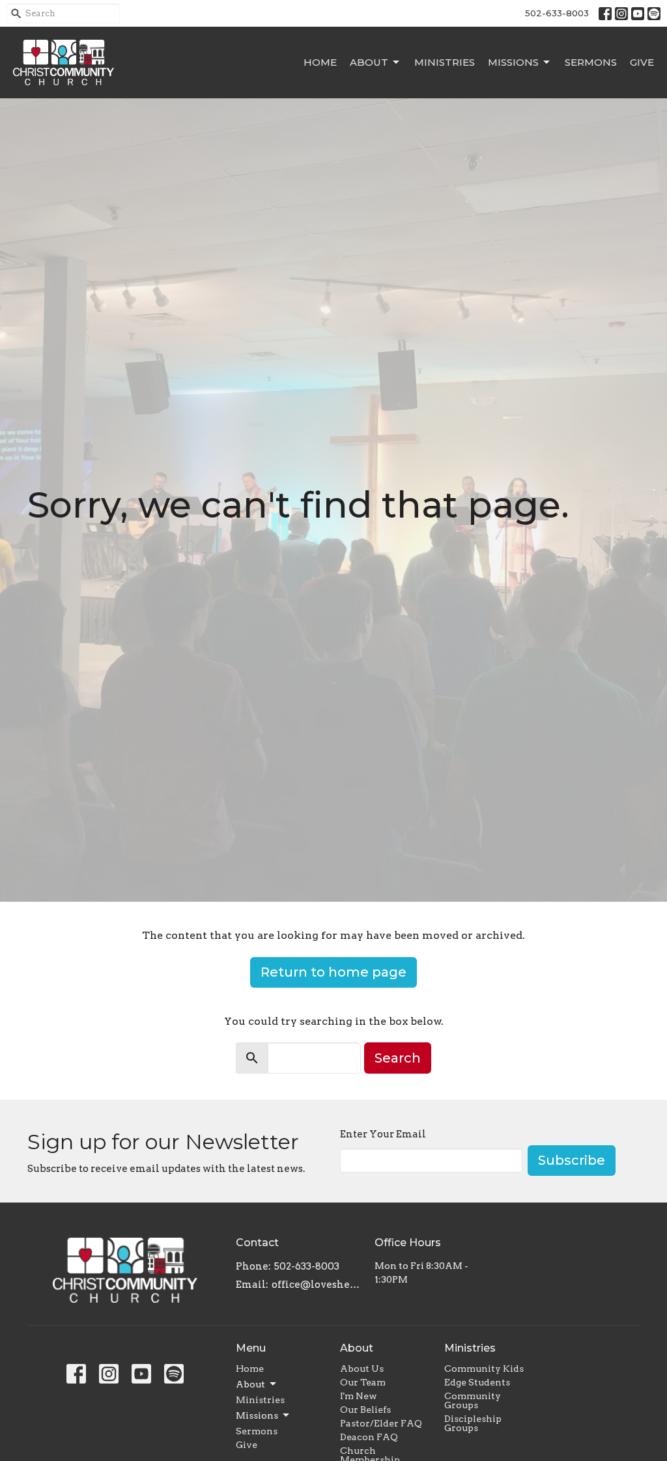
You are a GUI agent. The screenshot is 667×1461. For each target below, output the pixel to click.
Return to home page (333, 972)
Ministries (444, 62)
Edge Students (477, 1382)
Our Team (363, 1382)
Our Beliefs (365, 1409)
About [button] (250, 1384)
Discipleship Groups (473, 1423)
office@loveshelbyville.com (317, 1284)
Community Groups (472, 1400)
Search (398, 1058)
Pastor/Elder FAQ (381, 1423)
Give (642, 62)
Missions (513, 62)
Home (320, 62)
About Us (362, 1368)
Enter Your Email (383, 1134)
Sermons (591, 62)
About (369, 62)
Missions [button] (257, 1415)
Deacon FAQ (369, 1437)
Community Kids (484, 1368)
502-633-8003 (557, 13)
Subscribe (571, 1160)
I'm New (358, 1396)
